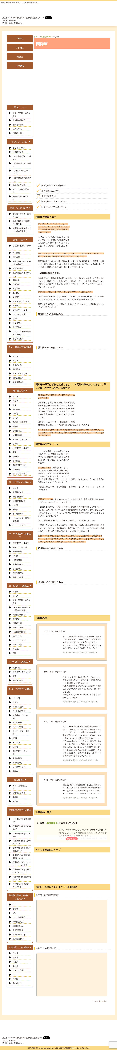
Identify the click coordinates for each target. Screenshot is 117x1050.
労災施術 (16, 253)
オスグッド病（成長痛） (21, 732)
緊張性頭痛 (17, 431)
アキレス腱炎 (18, 707)
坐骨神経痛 (17, 551)
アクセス (20, 48)
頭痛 (14, 405)
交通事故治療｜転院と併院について (22, 856)
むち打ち (16, 469)
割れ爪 (15, 966)
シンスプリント (19, 767)
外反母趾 (16, 649)
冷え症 (15, 801)
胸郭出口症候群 (19, 465)
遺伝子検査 (17, 327)
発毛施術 (16, 257)
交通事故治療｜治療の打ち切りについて (22, 871)
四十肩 (15, 414)
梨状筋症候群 (18, 564)
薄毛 (14, 905)
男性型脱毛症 (18, 930)
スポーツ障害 (18, 727)
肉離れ (15, 771)
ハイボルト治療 (19, 314)
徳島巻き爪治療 (19, 185)
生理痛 (15, 797)
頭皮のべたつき (19, 935)
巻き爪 (15, 953)
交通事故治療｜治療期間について (22, 878)
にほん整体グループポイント (22, 157)
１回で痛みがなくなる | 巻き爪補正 (22, 262)
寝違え (15, 452)
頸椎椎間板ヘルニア (21, 448)
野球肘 (15, 738)
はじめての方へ (19, 148)
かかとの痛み (18, 125)
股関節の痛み (18, 133)
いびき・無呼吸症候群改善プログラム (22, 333)
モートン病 (17, 645)
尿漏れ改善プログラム (22, 301)
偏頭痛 (15, 427)
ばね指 (15, 488)
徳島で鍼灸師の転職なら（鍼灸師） (22, 222)
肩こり (15, 361)
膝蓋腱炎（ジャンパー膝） (22, 716)
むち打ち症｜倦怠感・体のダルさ (22, 885)
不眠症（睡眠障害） (21, 422)
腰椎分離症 (17, 569)
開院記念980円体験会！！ (20, 198)
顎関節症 (16, 457)
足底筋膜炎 (17, 763)
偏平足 (15, 596)
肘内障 (15, 505)
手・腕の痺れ (18, 514)
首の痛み (16, 409)
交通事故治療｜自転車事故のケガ (22, 849)
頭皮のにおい (18, 939)
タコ (14, 975)
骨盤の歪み (17, 365)
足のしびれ (17, 129)
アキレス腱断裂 (19, 711)
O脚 (14, 653)
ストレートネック (20, 439)
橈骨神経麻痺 (18, 497)
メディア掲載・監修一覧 (22, 190)
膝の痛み (16, 369)
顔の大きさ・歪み (20, 474)
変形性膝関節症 (19, 120)
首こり (15, 356)
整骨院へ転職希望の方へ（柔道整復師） (22, 229)
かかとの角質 (18, 970)
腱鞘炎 (15, 510)
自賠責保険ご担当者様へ (22, 164)
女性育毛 (16, 297)
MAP (47, 17)
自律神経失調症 (19, 793)
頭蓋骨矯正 (17, 323)
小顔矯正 (16, 293)
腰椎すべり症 (18, 577)
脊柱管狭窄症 (18, 573)
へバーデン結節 (19, 525)
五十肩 (15, 418)
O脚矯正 (16, 280)
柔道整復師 (52, 823)
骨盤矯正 (16, 284)
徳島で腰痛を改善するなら (22, 274)
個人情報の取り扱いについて (22, 172)
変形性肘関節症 (19, 501)
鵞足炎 (15, 747)
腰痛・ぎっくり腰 (20, 374)
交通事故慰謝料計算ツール (22, 179)
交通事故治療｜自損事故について (22, 842)
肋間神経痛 (17, 560)
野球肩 (15, 702)
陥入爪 (15, 957)
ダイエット (17, 306)
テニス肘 (17, 743)
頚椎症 (15, 444)
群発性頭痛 (17, 435)
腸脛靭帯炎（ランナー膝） (22, 752)
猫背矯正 (16, 289)
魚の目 (15, 979)
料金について (18, 152)
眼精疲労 (16, 461)
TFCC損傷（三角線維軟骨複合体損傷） (21, 609)
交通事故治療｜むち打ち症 (22, 835)
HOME (20, 39)
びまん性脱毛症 (19, 917)
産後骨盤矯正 (18, 269)
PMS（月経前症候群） (20, 787)
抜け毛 (15, 909)
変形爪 (15, 962)
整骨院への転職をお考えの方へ (22, 215)
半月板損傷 (17, 758)
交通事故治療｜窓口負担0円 (22, 827)
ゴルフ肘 (16, 698)
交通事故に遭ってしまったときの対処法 (22, 863)
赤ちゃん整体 (18, 339)
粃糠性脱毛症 (18, 926)
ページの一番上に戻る (99, 1001)
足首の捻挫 (17, 722)
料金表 (20, 57)
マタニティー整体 (20, 310)
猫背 (14, 676)
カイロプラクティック (22, 672)
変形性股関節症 (19, 615)
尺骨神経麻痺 (18, 492)
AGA (14, 913)
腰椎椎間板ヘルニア (21, 543)
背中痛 (16, 556)
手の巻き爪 (17, 983)
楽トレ (15, 319)
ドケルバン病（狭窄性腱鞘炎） (22, 519)
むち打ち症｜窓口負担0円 (22, 820)
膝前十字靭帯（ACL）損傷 (22, 114)
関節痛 (15, 592)
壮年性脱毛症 (18, 922)
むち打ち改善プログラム (22, 247)
